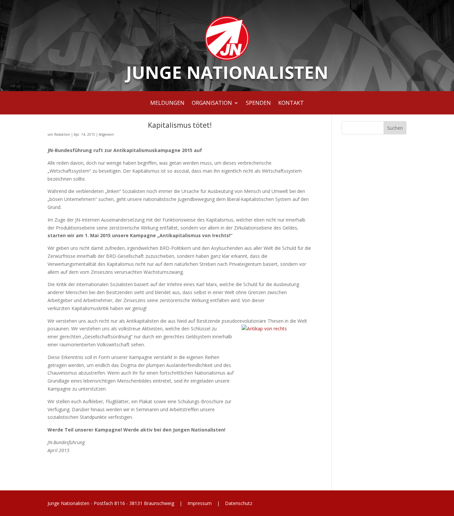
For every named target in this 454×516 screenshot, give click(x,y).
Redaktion (62, 134)
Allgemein (106, 134)
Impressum (199, 503)
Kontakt (291, 103)
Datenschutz (238, 503)
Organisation (212, 103)
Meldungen (167, 103)
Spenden (258, 103)
